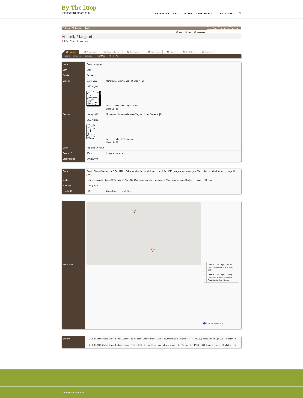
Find (214, 28)
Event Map (100, 56)
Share (181, 32)
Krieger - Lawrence (114, 153)
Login (87, 28)
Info (236, 28)
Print (190, 32)
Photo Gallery (182, 13)
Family (172, 52)
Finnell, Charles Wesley (97, 171)
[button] (152, 250)
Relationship (135, 52)
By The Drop (79, 7)
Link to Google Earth (215, 323)
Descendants (113, 52)
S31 (94, 345)
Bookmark (200, 32)
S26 (94, 339)
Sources (88, 56)
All (110, 56)
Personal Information (72, 56)
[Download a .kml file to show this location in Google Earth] (238, 264)
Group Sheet (112, 191)
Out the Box (78, 392)
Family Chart (126, 191)
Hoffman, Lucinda (94, 180)
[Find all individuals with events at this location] (139, 81)
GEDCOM (190, 52)
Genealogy (162, 13)
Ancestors (91, 52)
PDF (117, 56)
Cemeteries (203, 13)
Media (226, 28)
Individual (73, 52)
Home (67, 28)
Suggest (208, 52)
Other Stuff (224, 13)
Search (78, 28)
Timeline (155, 52)
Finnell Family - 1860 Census (119, 139)
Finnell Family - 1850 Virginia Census (123, 105)
